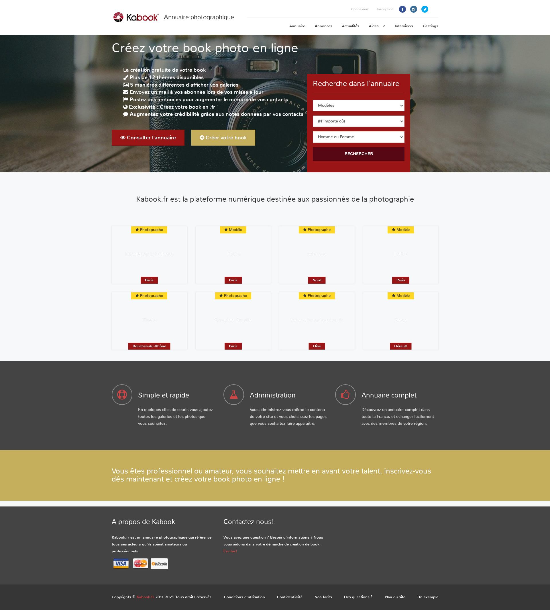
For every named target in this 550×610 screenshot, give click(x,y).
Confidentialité (289, 597)
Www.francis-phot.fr (317, 319)
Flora (233, 254)
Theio (149, 319)
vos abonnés (189, 92)
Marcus (316, 254)
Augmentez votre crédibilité (164, 114)
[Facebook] (402, 9)
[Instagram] (413, 9)
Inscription (385, 9)
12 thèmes (162, 77)
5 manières (143, 84)
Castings (430, 26)
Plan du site (395, 597)
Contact (230, 551)
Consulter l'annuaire (150, 137)
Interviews (404, 26)
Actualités (350, 26)
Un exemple (427, 597)
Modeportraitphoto (149, 254)
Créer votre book (225, 137)
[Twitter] (424, 9)
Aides (374, 26)
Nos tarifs (323, 597)
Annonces (323, 26)
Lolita (401, 254)
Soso (400, 319)
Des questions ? (358, 597)
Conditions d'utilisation (244, 597)
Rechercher (359, 154)
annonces (169, 99)
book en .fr (202, 107)
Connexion (359, 9)
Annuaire (297, 26)
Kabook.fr (145, 597)
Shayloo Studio (233, 319)
